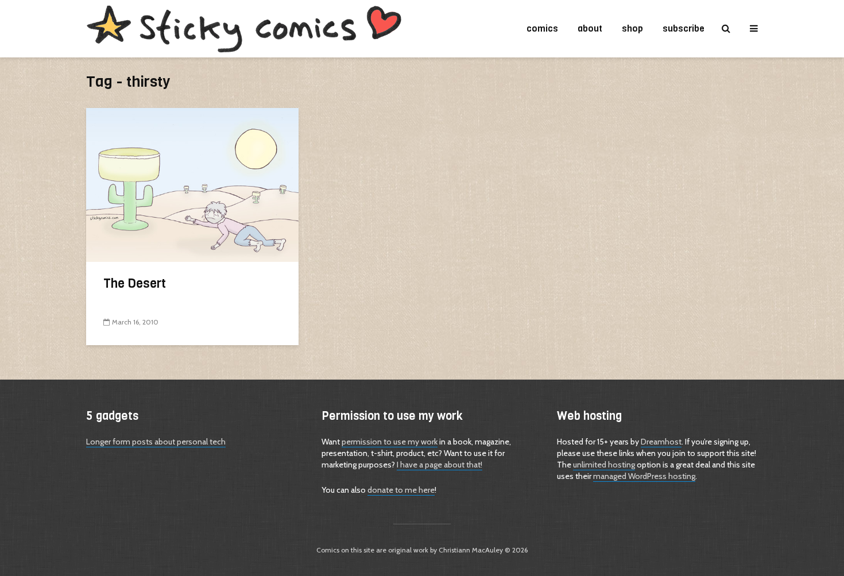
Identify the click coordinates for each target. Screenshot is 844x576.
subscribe (683, 28)
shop (632, 28)
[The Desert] (192, 184)
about (590, 28)
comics (542, 28)
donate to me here (401, 490)
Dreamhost (661, 441)
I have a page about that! (439, 464)
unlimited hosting (604, 464)
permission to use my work (390, 441)
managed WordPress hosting (644, 476)
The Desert (134, 283)
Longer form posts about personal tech (156, 441)
